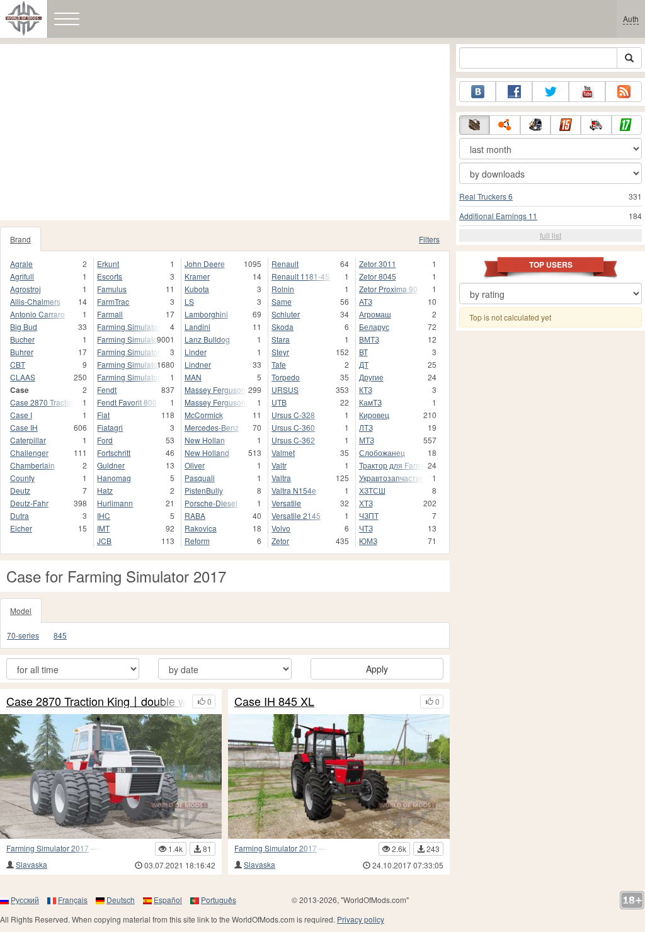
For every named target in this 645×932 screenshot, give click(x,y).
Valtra (281, 477)
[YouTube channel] (587, 91)
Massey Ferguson (215, 389)
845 (60, 635)
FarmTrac (113, 301)
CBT (17, 364)
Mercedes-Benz (212, 427)
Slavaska (31, 864)
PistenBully (204, 490)
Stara (280, 339)
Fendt (107, 389)
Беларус (374, 326)
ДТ (363, 364)
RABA (195, 515)
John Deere (205, 263)
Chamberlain (32, 465)
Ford (105, 440)
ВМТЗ (369, 339)
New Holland (207, 452)
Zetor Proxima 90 (388, 288)
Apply (377, 668)
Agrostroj (25, 288)
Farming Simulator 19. (129, 351)
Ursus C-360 (293, 427)
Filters (429, 239)
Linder (196, 351)
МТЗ (366, 440)
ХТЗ (366, 502)
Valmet (283, 452)
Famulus (112, 288)
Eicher (21, 528)
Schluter (285, 314)
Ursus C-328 (293, 414)
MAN (193, 377)
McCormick (204, 414)
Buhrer (21, 351)
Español (168, 899)
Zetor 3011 (377, 263)
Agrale (21, 263)
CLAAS (22, 377)
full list (550, 235)
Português (218, 899)
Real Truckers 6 (486, 196)
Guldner (111, 465)
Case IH (24, 427)
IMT (103, 528)
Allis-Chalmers (35, 301)
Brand (20, 239)
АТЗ (365, 301)
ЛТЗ (366, 427)
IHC (103, 515)
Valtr (279, 465)
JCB (104, 540)
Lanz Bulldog (207, 339)
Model (20, 610)
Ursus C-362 (293, 440)
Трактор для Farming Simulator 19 (391, 465)
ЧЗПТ (369, 515)
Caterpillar (28, 440)
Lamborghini (206, 314)
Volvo (280, 528)
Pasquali (200, 477)
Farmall (110, 314)
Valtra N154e (293, 490)
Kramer (197, 276)
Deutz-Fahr (29, 502)
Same (281, 301)
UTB (279, 402)
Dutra (19, 515)
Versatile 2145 (296, 515)
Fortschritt (113, 452)
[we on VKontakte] (477, 91)
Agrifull (22, 276)
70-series (23, 635)
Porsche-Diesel (211, 502)
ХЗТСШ (372, 490)
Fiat (103, 414)
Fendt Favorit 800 (127, 402)
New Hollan (205, 440)
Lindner (198, 364)
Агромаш (375, 314)
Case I (21, 414)
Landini (197, 326)
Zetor (280, 540)
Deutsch (120, 899)
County (22, 477)
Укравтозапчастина (391, 477)
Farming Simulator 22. (129, 377)
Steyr (280, 351)
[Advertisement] (225, 132)
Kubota (197, 288)
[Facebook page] (514, 91)
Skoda (282, 326)
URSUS (285, 389)
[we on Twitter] (550, 91)
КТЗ (365, 389)
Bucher (22, 339)
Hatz (105, 490)
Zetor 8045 (377, 276)
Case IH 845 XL (274, 701)
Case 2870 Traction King (42, 402)
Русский (25, 899)
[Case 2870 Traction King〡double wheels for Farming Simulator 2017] (111, 776)
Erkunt (108, 263)
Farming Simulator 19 (129, 339)
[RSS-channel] (623, 91)
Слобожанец (382, 452)
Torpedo (285, 377)
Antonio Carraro (37, 314)
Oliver (195, 465)
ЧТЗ (366, 528)
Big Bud (23, 326)
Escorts (109, 276)
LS (189, 301)
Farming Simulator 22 (129, 364)
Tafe (278, 364)
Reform (197, 540)
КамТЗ (370, 402)
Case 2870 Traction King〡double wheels (96, 701)
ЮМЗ (368, 540)
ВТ (363, 351)
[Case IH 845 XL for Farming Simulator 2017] (339, 776)
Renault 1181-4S (300, 276)
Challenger (29, 452)
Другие (371, 377)
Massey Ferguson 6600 (217, 402)
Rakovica (201, 528)
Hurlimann (115, 502)
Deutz (20, 490)
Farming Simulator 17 (129, 326)
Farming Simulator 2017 (47, 848)
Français (73, 899)
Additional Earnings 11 (498, 215)
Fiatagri (110, 427)
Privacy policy (360, 919)
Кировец (374, 414)
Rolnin (282, 288)
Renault (285, 263)
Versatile (286, 502)
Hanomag (114, 477)
